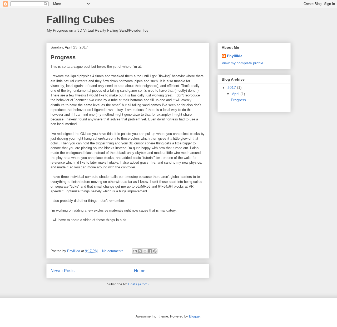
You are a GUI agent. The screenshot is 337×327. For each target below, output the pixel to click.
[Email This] (134, 251)
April (236, 94)
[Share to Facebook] (149, 251)
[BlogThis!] (139, 251)
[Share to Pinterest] (154, 251)
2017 (232, 87)
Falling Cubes (80, 19)
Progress (63, 57)
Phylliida (234, 56)
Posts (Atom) (138, 284)
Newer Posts (63, 271)
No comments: (114, 251)
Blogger (194, 316)
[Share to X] (144, 251)
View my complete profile (242, 63)
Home (139, 271)
